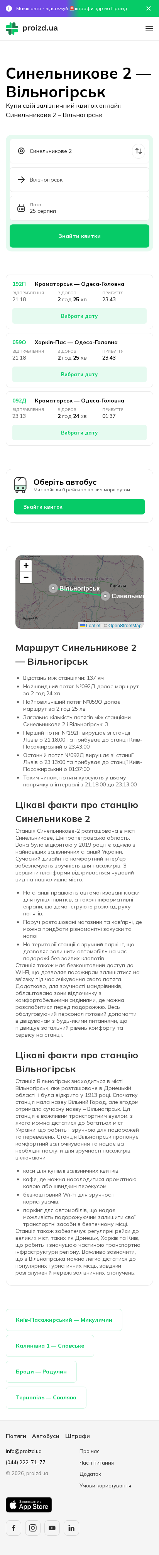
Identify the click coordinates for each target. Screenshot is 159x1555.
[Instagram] (33, 1528)
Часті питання (97, 1463)
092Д (19, 400)
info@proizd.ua (24, 1451)
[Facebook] (13, 1528)
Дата (35, 204)
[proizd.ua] (33, 28)
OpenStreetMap (125, 625)
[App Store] (29, 1505)
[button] (105, 596)
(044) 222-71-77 (26, 1462)
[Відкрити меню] (149, 28)
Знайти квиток (43, 507)
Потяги (16, 1436)
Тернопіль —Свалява (46, 1397)
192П (19, 283)
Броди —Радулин (41, 1371)
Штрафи (77, 1436)
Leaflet (92, 625)
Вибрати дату (79, 316)
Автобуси (45, 1436)
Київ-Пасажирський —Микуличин (64, 1319)
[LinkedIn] (71, 1528)
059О (19, 342)
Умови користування (105, 1485)
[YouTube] (52, 1528)
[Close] (148, 8)
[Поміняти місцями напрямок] (138, 151)
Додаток (90, 1474)
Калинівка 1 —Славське (50, 1345)
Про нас (90, 1451)
